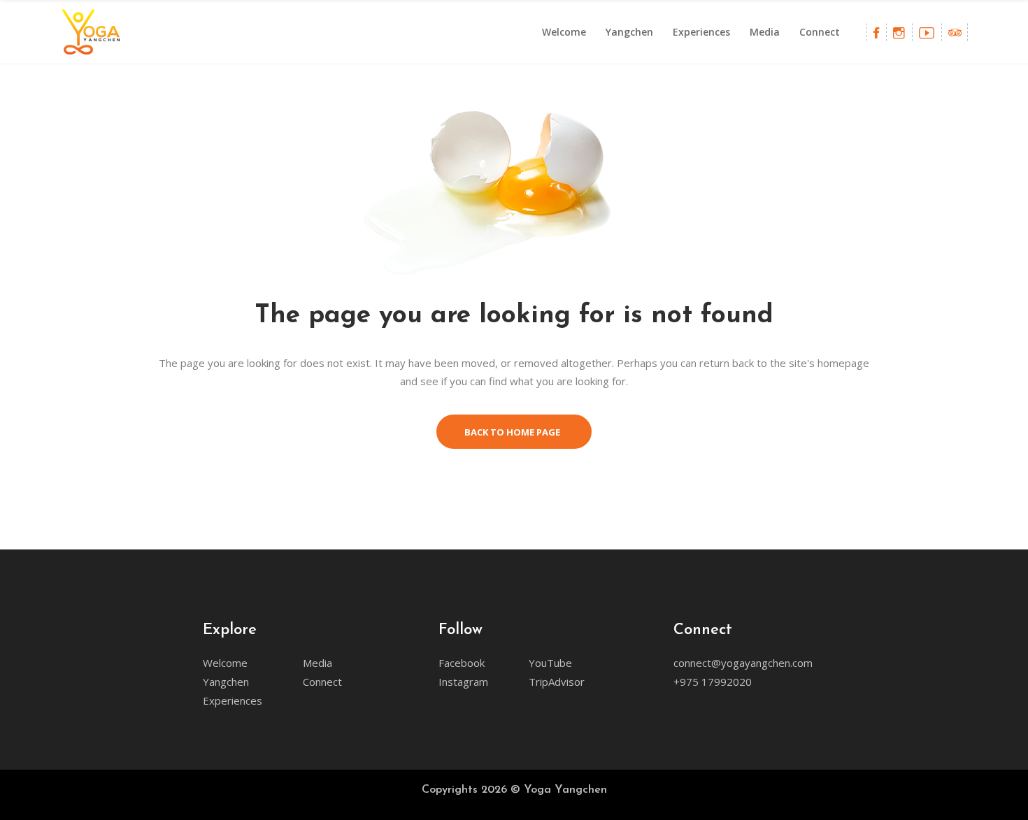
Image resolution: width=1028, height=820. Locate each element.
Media (317, 663)
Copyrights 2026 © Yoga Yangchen (514, 790)
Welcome (225, 663)
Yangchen (226, 682)
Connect (322, 682)
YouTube (550, 663)
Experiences (232, 700)
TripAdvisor (557, 682)
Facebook (461, 663)
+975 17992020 (712, 682)
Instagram (463, 682)
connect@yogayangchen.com (743, 663)
